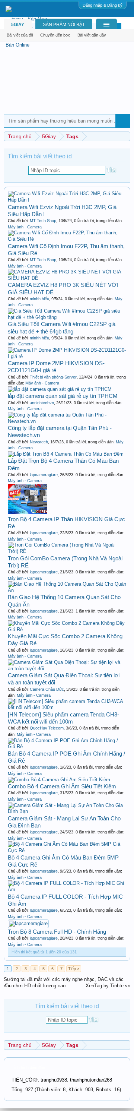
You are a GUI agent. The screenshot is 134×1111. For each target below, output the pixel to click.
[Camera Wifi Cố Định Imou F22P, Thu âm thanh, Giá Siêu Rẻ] (67, 239)
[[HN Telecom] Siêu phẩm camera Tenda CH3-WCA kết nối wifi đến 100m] (67, 707)
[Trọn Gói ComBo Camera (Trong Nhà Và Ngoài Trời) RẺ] (67, 551)
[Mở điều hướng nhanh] (125, 136)
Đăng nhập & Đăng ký (102, 5)
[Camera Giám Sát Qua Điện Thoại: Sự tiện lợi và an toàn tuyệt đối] (67, 668)
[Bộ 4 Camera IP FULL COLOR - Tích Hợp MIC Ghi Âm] (67, 889)
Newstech (39, 442)
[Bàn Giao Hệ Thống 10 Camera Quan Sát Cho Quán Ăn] (67, 590)
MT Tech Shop (43, 220)
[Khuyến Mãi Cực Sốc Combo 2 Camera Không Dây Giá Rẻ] (67, 629)
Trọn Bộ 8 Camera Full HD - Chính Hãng (57, 931)
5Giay (17, 24)
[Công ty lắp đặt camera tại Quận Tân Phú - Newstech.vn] (67, 421)
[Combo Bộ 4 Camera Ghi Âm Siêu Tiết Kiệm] (59, 779)
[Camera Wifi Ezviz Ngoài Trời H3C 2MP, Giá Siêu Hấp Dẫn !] (67, 200)
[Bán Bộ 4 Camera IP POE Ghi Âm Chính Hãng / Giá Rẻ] (67, 746)
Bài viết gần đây (91, 35)
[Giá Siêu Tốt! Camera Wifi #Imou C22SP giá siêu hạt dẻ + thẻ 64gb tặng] (67, 317)
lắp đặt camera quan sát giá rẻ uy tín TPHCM (63, 396)
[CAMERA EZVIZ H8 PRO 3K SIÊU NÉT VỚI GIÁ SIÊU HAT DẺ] (67, 278)
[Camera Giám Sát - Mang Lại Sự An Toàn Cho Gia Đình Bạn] (67, 811)
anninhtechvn (42, 403)
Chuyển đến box (55, 35)
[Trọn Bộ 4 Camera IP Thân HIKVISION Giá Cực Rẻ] (27, 512)
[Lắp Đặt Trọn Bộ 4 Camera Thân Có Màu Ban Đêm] (66, 454)
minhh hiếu (39, 299)
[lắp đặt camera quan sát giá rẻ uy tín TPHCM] (60, 389)
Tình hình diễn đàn (28, 1067)
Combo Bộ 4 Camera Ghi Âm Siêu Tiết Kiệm (62, 786)
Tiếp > (73, 968)
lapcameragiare (44, 474)
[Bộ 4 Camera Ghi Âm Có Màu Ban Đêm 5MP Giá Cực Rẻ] (67, 850)
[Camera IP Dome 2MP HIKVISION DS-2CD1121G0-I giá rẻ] (67, 356)
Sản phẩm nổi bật (64, 24)
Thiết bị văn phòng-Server (53, 377)
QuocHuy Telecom (47, 728)
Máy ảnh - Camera (25, 227)
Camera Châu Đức (47, 689)
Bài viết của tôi (20, 35)
